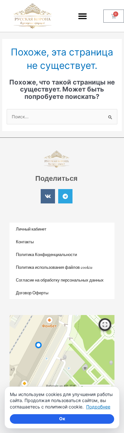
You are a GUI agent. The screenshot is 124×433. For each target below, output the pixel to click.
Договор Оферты (32, 293)
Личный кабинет (31, 229)
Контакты (25, 242)
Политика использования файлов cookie (54, 267)
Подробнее (98, 406)
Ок (62, 418)
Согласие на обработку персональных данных (60, 280)
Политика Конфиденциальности (46, 254)
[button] (83, 16)
